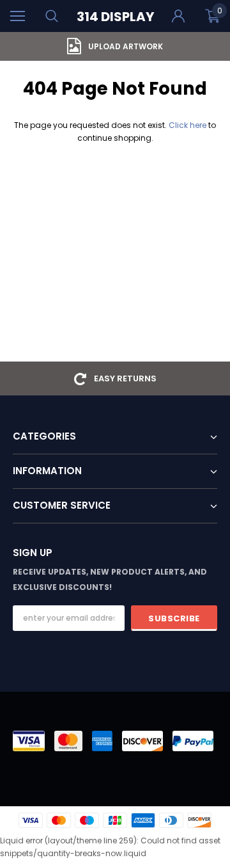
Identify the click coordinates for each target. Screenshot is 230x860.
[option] (115, 46)
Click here (188, 125)
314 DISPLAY (115, 17)
